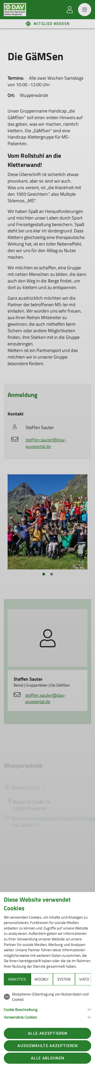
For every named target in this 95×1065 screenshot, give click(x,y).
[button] (47, 1009)
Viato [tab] (84, 979)
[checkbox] (47, 996)
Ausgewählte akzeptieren (47, 1046)
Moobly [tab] (41, 979)
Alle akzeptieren (47, 1033)
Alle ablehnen (47, 1058)
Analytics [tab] (17, 979)
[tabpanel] (47, 1004)
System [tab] (64, 979)
